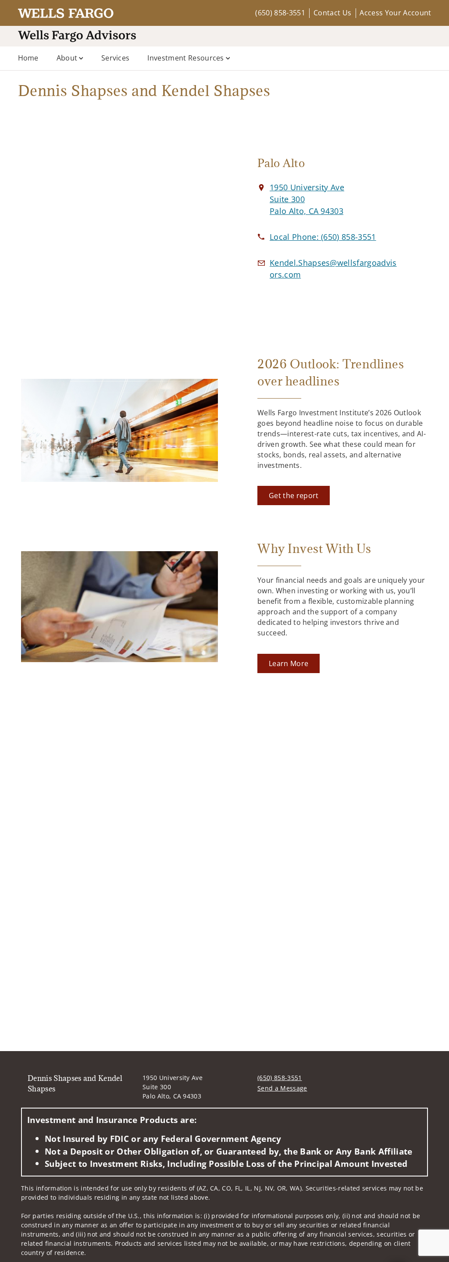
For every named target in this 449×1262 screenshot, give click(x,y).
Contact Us (332, 13)
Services (115, 58)
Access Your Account (395, 13)
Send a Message (282, 1088)
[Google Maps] (119, 221)
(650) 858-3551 (280, 13)
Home (28, 58)
